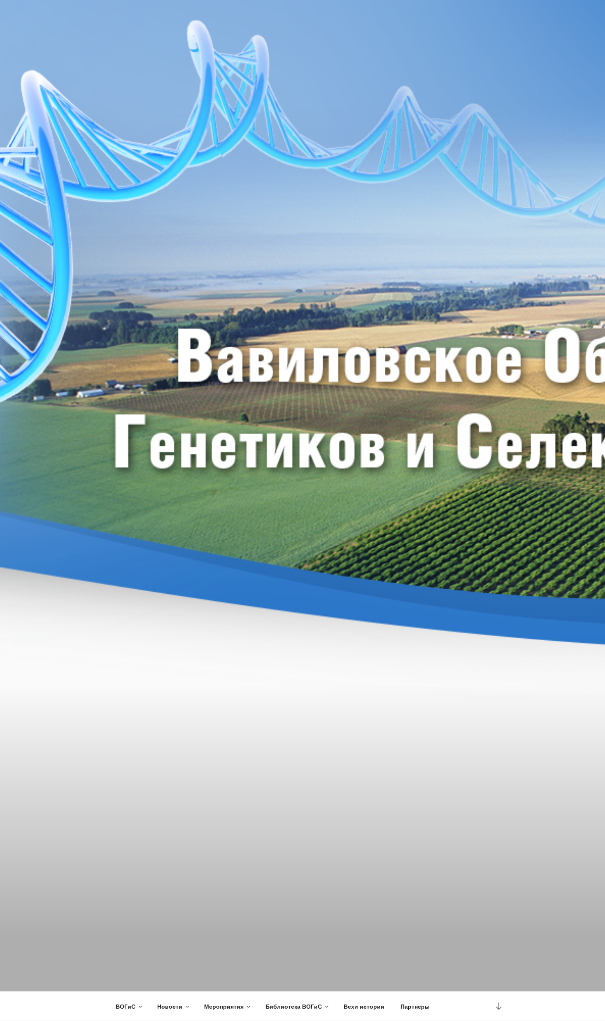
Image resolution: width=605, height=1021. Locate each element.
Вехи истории (364, 1006)
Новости (169, 1006)
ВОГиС (125, 1006)
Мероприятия (224, 1006)
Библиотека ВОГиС (293, 1006)
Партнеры (415, 1006)
